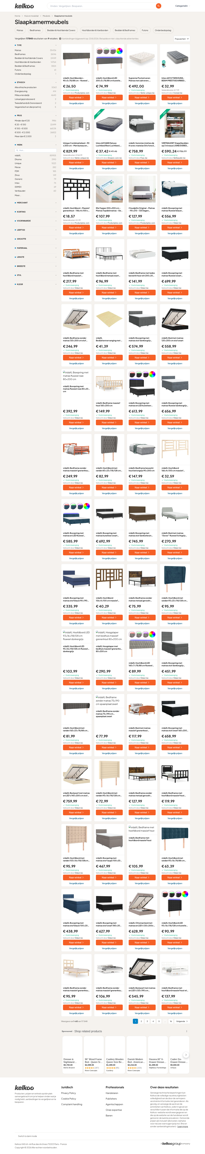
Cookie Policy (68, 1098)
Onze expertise (114, 1109)
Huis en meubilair (31, 16)
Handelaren (112, 1093)
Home (17, 16)
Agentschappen (114, 1104)
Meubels (46, 16)
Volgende (180, 1021)
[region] (102, 30)
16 (171, 1021)
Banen (109, 1115)
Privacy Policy (68, 1093)
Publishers (111, 1098)
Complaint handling (71, 1104)
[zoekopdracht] (158, 6)
